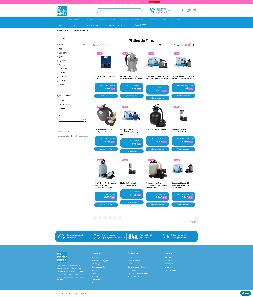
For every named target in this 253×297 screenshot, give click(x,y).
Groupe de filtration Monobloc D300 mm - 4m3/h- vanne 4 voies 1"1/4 (157, 185)
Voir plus (61, 89)
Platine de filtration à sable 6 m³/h (156, 131)
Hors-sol (62, 100)
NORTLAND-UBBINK (66, 69)
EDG (60, 49)
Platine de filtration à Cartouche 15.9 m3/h (128, 184)
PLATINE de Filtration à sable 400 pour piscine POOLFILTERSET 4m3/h (105, 185)
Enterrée (62, 108)
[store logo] (62, 11)
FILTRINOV (63, 61)
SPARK (61, 57)
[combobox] (119, 11)
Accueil (59, 30)
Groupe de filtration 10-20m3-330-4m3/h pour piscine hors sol (157, 78)
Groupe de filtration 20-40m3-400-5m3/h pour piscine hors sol (181, 185)
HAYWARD (62, 85)
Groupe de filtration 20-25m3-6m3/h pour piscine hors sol (183, 77)
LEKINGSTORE (64, 53)
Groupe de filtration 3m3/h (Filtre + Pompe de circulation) (131, 77)
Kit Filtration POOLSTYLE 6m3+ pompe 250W (104, 131)
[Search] (140, 11)
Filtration (68, 30)
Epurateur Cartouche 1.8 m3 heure (105, 77)
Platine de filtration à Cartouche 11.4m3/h (179, 131)
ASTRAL (62, 65)
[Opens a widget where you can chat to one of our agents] (245, 293)
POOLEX (62, 73)
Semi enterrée (64, 104)
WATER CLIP (63, 77)
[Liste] (178, 45)
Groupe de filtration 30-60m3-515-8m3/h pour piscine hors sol (131, 132)
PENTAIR (62, 81)
